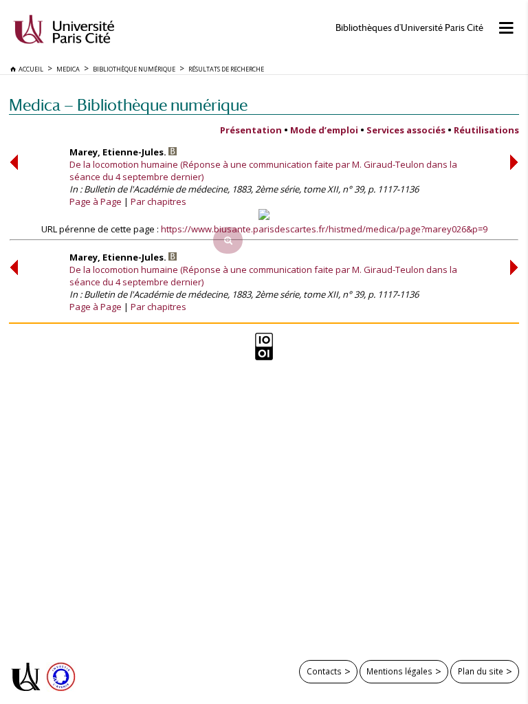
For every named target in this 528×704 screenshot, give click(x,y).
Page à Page (95, 201)
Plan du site (480, 671)
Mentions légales (399, 671)
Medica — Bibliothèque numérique (128, 105)
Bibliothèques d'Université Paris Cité (409, 28)
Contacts (324, 671)
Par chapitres (158, 201)
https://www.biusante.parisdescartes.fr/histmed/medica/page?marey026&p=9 (324, 229)
